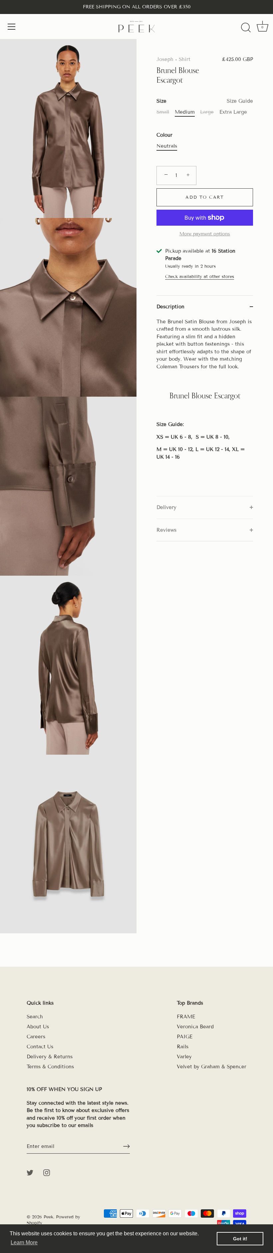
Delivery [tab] (166, 507)
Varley (184, 1057)
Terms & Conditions (50, 1067)
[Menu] (11, 26)
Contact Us (40, 1047)
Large (207, 112)
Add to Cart (204, 197)
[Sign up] (126, 1146)
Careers (36, 1037)
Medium (185, 112)
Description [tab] (170, 307)
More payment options (204, 234)
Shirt (184, 59)
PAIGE (184, 1037)
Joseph (164, 59)
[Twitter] (30, 1172)
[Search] (245, 27)
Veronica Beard (195, 1027)
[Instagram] (46, 1172)
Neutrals (166, 146)
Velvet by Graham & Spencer (211, 1067)
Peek (48, 1217)
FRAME (186, 1017)
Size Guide (240, 101)
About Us (38, 1027)
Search (35, 1017)
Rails (182, 1047)
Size (204, 101)
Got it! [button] (240, 1238)
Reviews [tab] (166, 530)
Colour (164, 135)
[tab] (204, 407)
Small (162, 112)
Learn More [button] (24, 1242)
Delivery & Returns (50, 1057)
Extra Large (233, 112)
